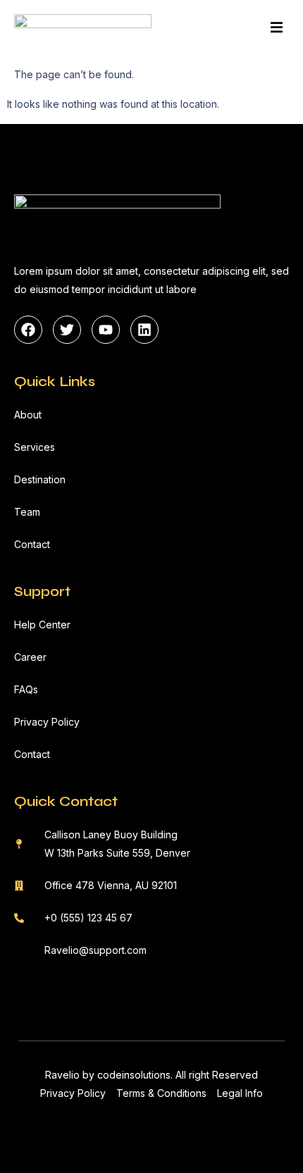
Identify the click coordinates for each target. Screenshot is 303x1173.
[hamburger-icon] (276, 29)
